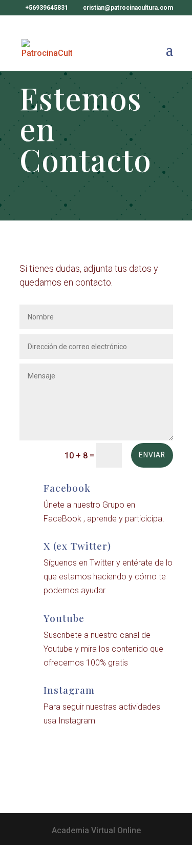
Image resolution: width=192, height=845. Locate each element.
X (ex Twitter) (77, 545)
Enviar (152, 455)
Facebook (67, 487)
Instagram (69, 689)
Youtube (64, 618)
